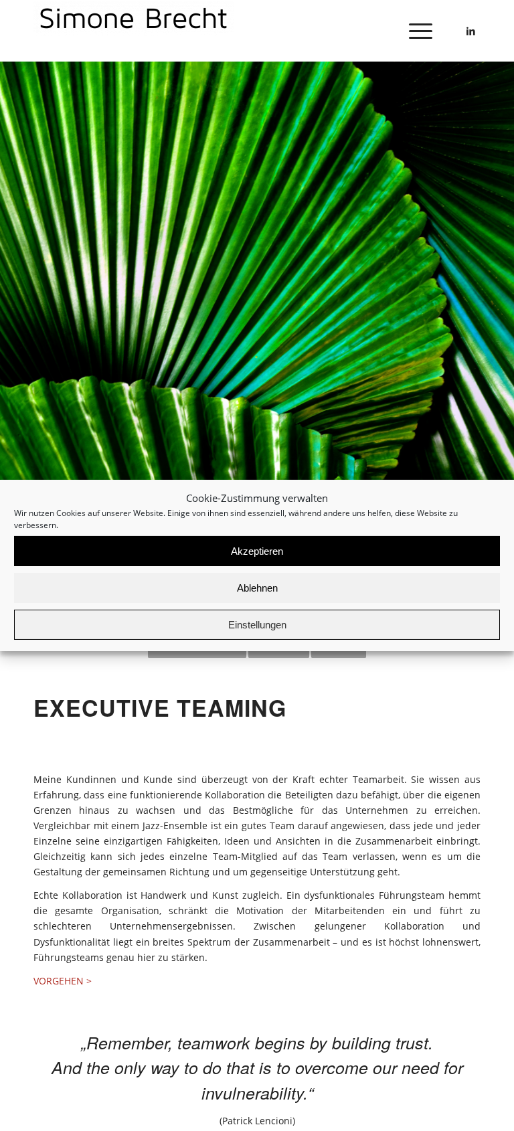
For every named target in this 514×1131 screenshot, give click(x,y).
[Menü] (414, 31)
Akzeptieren (257, 551)
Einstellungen (257, 624)
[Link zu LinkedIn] (470, 31)
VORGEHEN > (62, 980)
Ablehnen (257, 588)
